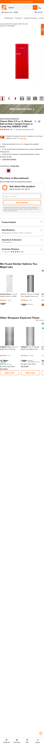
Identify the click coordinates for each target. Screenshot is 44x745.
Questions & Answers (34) (24, 129)
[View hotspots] (22, 98)
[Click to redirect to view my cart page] (39, 7)
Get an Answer (22, 203)
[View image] (2, 98)
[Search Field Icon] (35, 7)
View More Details (9, 159)
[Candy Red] (8, 170)
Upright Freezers (30, 18)
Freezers (18, 18)
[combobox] (20, 7)
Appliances (8, 18)
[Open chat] (42, 29)
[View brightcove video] (28, 98)
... (1, 18)
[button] (22, 222)
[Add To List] (35, 121)
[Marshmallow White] (2, 170)
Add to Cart (9, 373)
